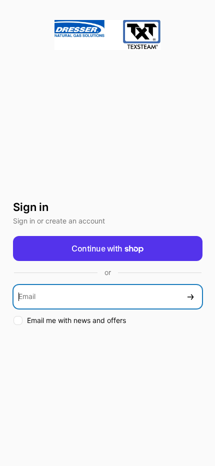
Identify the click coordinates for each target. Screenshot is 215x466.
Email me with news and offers (76, 320)
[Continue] (190, 297)
